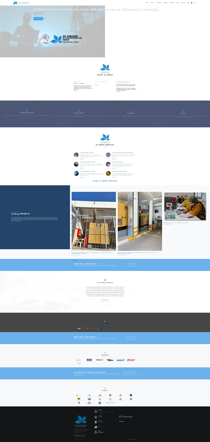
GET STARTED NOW (50, 23)
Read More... (76, 90)
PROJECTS (165, 2)
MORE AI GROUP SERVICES (105, 181)
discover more (38, 23)
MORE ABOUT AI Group (80, 435)
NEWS (178, 2)
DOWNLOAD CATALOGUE (129, 373)
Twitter (81, 439)
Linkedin (85, 439)
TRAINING (172, 2)
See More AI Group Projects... (16, 222)
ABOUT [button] (152, 2)
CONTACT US (131, 264)
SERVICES (159, 2)
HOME (147, 2)
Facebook (76, 439)
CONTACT (183, 2)
